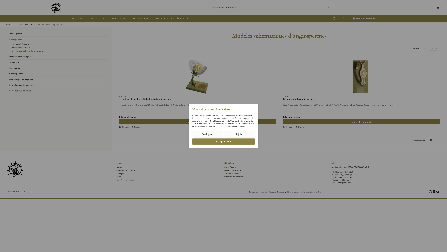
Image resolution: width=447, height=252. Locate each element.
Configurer (207, 134)
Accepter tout (223, 141)
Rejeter (239, 134)
